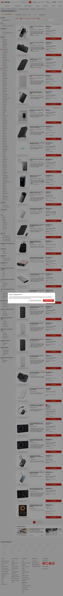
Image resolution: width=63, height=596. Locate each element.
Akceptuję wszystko (48, 300)
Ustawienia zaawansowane (35, 300)
